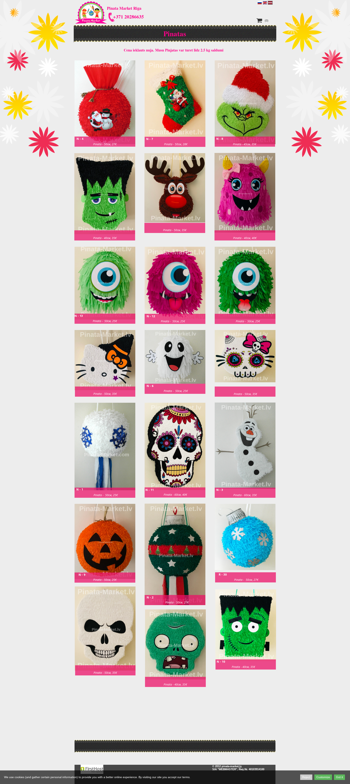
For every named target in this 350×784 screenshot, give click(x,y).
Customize (323, 777)
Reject (306, 777)
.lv (240, 766)
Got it (339, 777)
